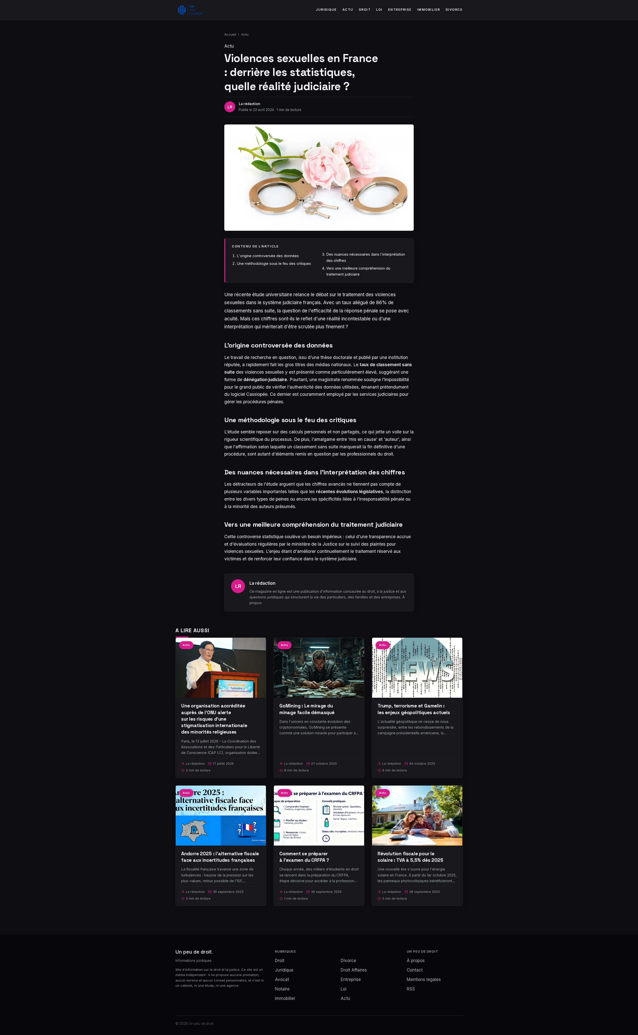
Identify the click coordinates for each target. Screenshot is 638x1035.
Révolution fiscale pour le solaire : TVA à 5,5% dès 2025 (410, 857)
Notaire (282, 988)
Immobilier (428, 9)
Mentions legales (424, 979)
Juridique (326, 9)
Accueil (230, 34)
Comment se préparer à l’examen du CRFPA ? (304, 857)
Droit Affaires (354, 970)
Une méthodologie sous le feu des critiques (274, 263)
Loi (379, 9)
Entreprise (400, 9)
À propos (416, 960)
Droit (365, 9)
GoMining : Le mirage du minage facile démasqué (306, 709)
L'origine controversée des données (268, 256)
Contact (415, 970)
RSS (411, 988)
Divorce (454, 9)
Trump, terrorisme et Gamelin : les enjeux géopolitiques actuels (414, 709)
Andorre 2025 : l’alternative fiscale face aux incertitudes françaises (220, 857)
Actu (347, 9)
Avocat (282, 979)
